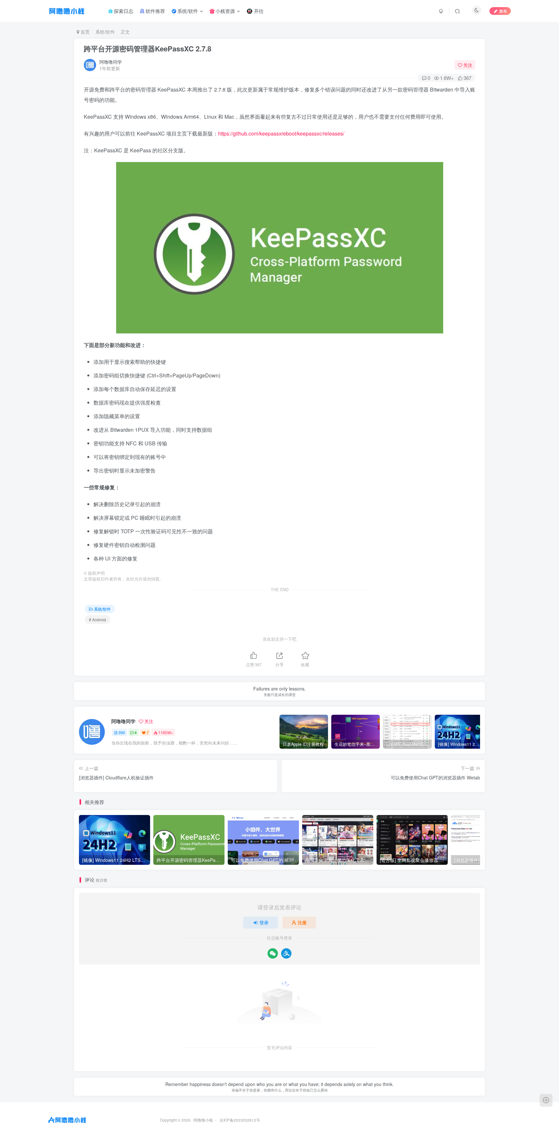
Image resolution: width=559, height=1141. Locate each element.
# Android (97, 619)
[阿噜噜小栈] (67, 1119)
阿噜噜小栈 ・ (206, 1120)
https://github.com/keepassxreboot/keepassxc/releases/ (281, 133)
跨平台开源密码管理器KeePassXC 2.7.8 (147, 48)
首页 (84, 31)
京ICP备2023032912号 (240, 1120)
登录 (264, 922)
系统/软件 (105, 31)
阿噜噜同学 (110, 62)
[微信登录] (273, 953)
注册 (302, 922)
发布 (503, 11)
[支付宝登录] (286, 953)
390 (121, 732)
